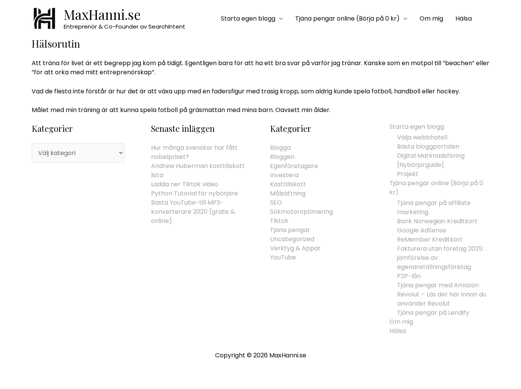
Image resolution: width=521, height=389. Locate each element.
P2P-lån (409, 276)
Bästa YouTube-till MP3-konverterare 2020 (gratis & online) (193, 211)
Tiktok (279, 220)
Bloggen (282, 156)
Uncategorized (292, 239)
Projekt (407, 174)
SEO (276, 202)
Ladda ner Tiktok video (184, 184)
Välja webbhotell (422, 137)
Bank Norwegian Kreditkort (437, 221)
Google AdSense (421, 230)
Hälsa (463, 18)
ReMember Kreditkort (430, 239)
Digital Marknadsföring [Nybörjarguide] (431, 160)
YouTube (283, 257)
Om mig (431, 18)
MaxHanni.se (102, 14)
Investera (284, 175)
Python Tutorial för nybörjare (194, 193)
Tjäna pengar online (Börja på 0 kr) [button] (347, 18)
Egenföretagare (294, 166)
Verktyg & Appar (295, 248)
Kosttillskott (288, 184)
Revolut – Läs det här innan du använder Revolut (441, 299)
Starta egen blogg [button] (248, 18)
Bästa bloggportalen (428, 146)
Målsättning (288, 193)
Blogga (280, 147)
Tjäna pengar (290, 230)
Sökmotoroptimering (301, 211)
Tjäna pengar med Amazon (438, 285)
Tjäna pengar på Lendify (433, 312)
